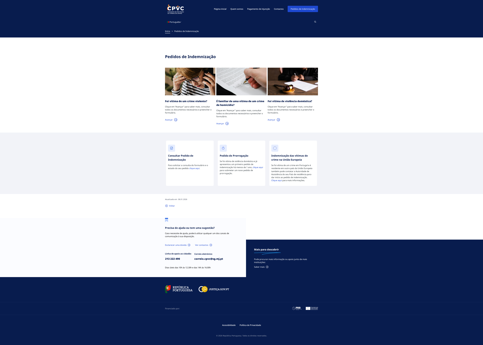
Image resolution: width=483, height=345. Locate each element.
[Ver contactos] (203, 245)
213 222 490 (172, 258)
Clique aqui (276, 180)
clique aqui (194, 168)
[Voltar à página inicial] (170, 206)
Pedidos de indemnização (303, 9)
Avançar (169, 119)
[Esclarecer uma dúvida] (178, 245)
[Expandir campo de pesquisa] (315, 22)
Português (175, 22)
